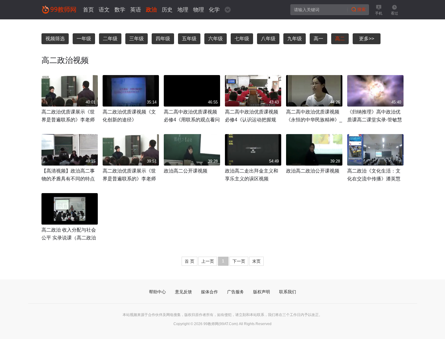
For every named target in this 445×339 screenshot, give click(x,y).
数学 (119, 10)
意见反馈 (183, 291)
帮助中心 (157, 291)
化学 (214, 10)
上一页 (207, 261)
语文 (104, 10)
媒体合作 (209, 291)
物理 (198, 10)
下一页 (238, 261)
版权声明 (261, 291)
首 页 (189, 261)
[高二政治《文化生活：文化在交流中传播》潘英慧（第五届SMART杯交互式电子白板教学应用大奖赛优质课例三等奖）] (375, 150)
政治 (151, 10)
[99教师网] (58, 9)
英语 (135, 10)
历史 (167, 10)
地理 (182, 10)
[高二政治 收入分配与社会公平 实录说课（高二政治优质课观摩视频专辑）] (69, 209)
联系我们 (287, 291)
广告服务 (235, 291)
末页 (256, 261)
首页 (88, 10)
